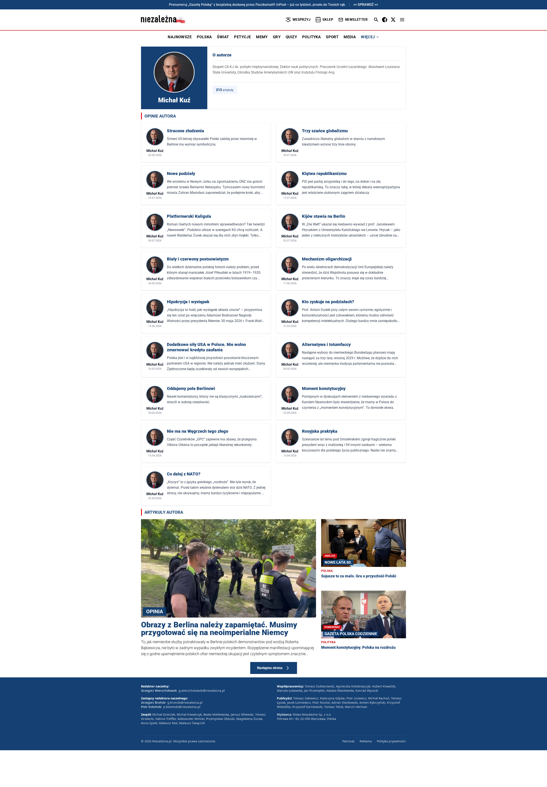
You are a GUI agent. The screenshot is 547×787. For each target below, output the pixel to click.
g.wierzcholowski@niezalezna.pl (202, 690)
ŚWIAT (223, 37)
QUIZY (291, 37)
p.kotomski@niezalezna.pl (181, 707)
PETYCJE (242, 37)
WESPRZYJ (301, 20)
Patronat (348, 741)
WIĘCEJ (368, 37)
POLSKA (204, 37)
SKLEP (327, 20)
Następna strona (269, 668)
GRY (277, 37)
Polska (327, 570)
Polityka (328, 642)
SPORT (332, 37)
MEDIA (350, 37)
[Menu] (402, 19)
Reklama (366, 741)
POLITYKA (311, 37)
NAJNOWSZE (180, 37)
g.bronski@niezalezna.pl (185, 702)
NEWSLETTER (356, 20)
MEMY (262, 37)
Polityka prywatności (391, 741)
